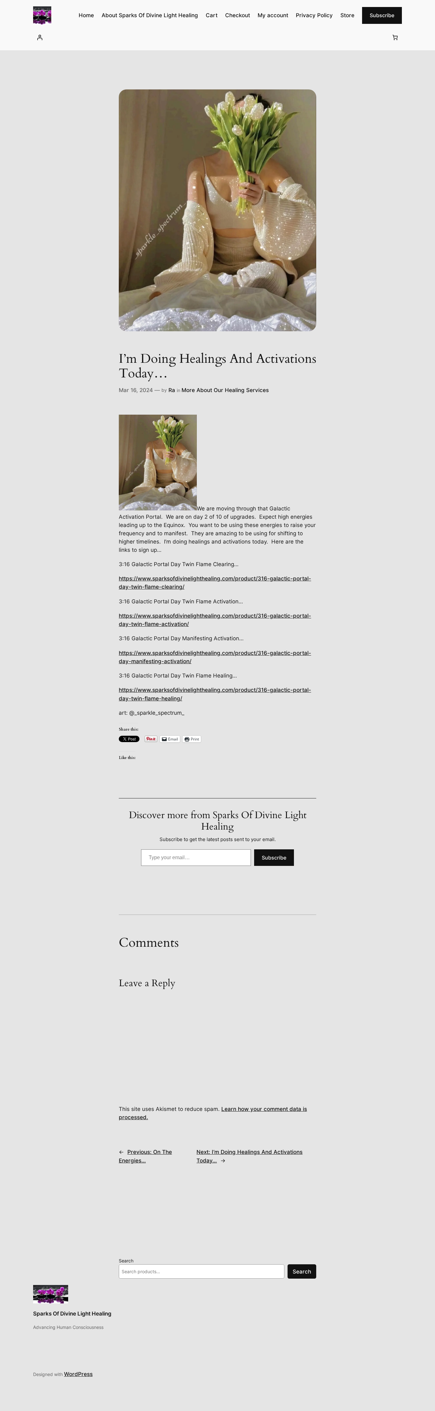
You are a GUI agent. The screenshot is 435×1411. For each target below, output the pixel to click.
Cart (212, 15)
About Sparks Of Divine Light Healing (150, 15)
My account (273, 15)
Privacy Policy (314, 15)
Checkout (237, 15)
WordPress (78, 1374)
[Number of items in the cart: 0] (395, 37)
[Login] (39, 37)
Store (347, 15)
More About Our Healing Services (225, 390)
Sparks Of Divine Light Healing (72, 1313)
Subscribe (382, 15)
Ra (171, 390)
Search (126, 1260)
